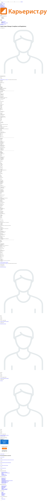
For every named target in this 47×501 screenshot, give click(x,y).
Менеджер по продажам (4, 472)
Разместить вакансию (4, 485)
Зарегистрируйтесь (2, 79)
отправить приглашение (3, 321)
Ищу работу (1, 5)
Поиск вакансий (4, 479)
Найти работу (3, 478)
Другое (2, 473)
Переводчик (3, 495)
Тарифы (3, 488)
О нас (2, 497)
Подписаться (2, 439)
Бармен (2, 492)
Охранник (3, 494)
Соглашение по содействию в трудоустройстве (7, 480)
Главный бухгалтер (4, 474)
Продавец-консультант (4, 475)
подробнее (7, 321)
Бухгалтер (1, 380)
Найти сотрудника (4, 486)
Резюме (1, 19)
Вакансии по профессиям (5, 482)
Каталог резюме (3, 487)
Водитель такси (3, 493)
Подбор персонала (2, 6)
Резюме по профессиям (4, 489)
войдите (7, 79)
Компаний (3, 18)
